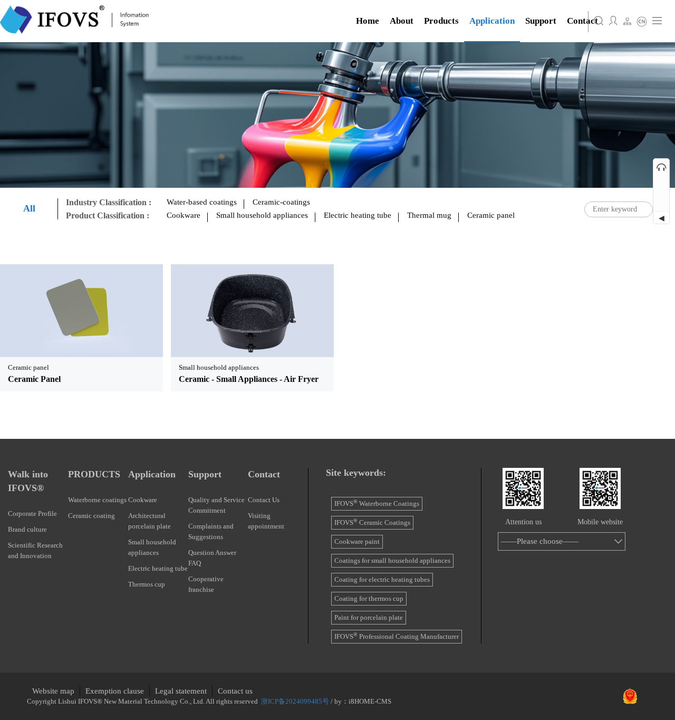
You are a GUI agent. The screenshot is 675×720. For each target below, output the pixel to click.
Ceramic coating (91, 516)
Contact (264, 474)
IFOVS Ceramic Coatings (372, 522)
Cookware (183, 215)
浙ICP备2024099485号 (295, 701)
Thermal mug (429, 215)
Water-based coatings (202, 202)
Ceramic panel (491, 215)
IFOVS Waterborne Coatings (376, 503)
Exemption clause (114, 691)
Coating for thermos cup (368, 598)
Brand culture (27, 529)
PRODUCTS (94, 474)
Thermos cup (146, 584)
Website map (53, 691)
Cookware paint (357, 541)
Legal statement (181, 691)
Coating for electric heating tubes (382, 579)
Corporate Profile (32, 513)
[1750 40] (252, 310)
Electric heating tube (357, 215)
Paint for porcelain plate (368, 617)
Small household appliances (262, 215)
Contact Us (263, 500)
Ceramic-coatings (281, 202)
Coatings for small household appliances (392, 560)
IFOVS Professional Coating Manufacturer (396, 636)
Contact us (235, 691)
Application (152, 474)
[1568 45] (81, 310)
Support (204, 474)
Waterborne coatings (97, 500)
